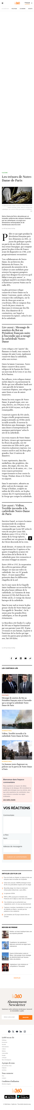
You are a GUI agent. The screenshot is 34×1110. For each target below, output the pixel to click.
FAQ (3, 1076)
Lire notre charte (9, 800)
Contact (4, 1078)
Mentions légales (6, 1084)
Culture (5, 172)
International (5, 1046)
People (3, 1055)
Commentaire (8, 815)
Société (30, 8)
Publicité (4, 1068)
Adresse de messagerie (12, 846)
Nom (5, 838)
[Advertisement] (17, 90)
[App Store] (10, 1096)
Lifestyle (4, 1057)
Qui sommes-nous (7, 1065)
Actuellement (5, 8)
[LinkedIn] (21, 1031)
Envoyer (26, 1017)
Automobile (5, 1053)
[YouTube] (17, 1031)
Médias (4, 1051)
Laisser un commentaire (17, 857)
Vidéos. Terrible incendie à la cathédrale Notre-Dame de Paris (16, 510)
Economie (22, 8)
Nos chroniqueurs (6, 1059)
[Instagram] (25, 1031)
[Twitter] (13, 1031)
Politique (14, 8)
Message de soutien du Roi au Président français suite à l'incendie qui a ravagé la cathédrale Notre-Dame (16, 334)
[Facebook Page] (9, 1031)
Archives (4, 1070)
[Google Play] (23, 1096)
